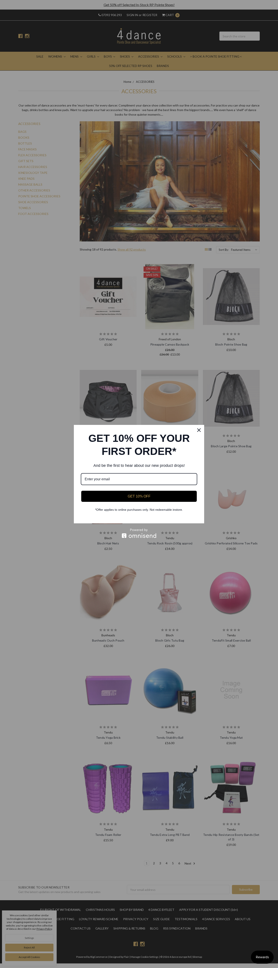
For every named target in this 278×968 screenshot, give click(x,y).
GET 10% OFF (139, 496)
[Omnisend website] (139, 533)
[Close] (199, 430)
